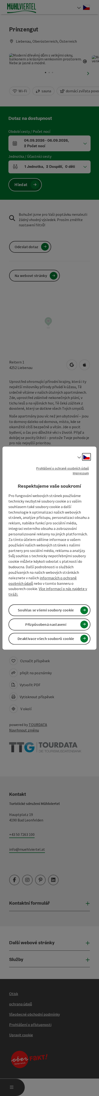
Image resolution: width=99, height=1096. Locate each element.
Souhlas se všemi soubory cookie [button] (46, 610)
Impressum (81, 473)
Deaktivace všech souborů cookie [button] (46, 638)
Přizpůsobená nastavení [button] (45, 624)
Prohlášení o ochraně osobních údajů (62, 468)
